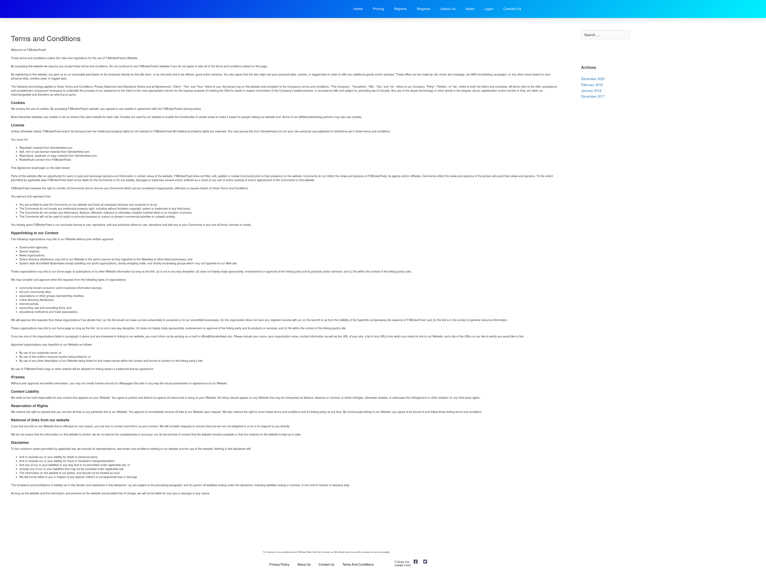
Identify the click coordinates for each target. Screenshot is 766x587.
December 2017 (593, 96)
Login (488, 9)
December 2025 (593, 78)
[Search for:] (605, 34)
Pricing (378, 9)
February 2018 (592, 84)
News (469, 9)
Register (423, 9)
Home (358, 9)
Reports (400, 9)
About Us (447, 9)
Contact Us (512, 9)
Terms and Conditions (358, 564)
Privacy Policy (279, 564)
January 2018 (591, 90)
